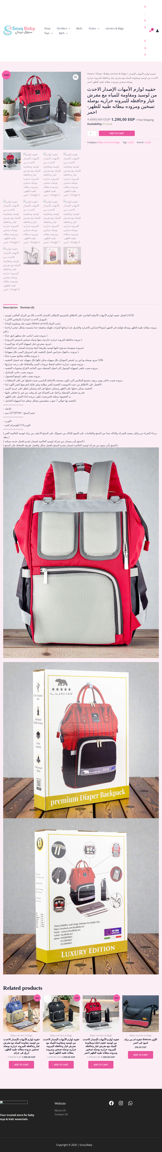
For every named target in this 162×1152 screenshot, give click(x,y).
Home (90, 73)
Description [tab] (10, 307)
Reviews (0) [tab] (27, 307)
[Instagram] (120, 1103)
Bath (62, 33)
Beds (79, 28)
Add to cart (117, 133)
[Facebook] (111, 1103)
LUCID (131, 142)
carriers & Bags (115, 28)
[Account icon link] (157, 30)
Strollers (62, 28)
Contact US (61, 1114)
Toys (47, 33)
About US (60, 1110)
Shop (47, 28)
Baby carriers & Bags (115, 73)
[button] (68, 28)
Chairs (92, 28)
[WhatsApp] (130, 1103)
